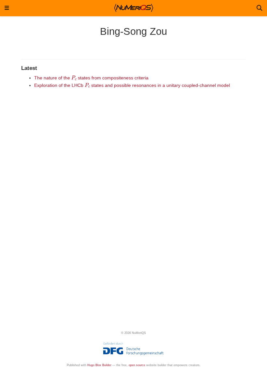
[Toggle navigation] (7, 8)
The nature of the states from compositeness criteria (91, 77)
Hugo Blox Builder (99, 365)
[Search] (259, 8)
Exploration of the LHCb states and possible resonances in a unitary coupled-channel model (132, 85)
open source (137, 365)
